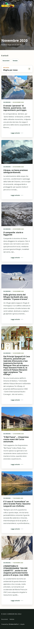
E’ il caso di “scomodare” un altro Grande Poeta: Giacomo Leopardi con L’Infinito (16, 503)
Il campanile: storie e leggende (13, 233)
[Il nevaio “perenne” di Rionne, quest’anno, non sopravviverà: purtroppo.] (17, 87)
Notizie (15, 61)
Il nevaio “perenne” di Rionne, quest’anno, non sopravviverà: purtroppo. (15, 107)
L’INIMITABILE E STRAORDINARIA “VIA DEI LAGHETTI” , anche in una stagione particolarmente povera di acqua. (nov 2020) (16, 570)
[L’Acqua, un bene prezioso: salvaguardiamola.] (17, 152)
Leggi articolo (15, 133)
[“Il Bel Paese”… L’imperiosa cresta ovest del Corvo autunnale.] (17, 419)
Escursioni (6, 61)
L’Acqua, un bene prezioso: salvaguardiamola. (15, 171)
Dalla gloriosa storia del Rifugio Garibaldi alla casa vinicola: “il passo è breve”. (15, 296)
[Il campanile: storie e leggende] (17, 214)
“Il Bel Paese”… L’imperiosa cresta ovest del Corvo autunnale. (16, 439)
